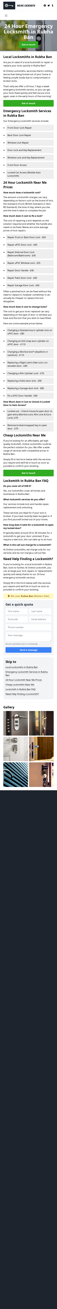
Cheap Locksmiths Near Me (20, 684)
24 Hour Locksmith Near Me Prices (24, 679)
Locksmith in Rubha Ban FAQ (21, 689)
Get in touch (28, 44)
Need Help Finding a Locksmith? (22, 694)
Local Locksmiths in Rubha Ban (22, 667)
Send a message (28, 649)
